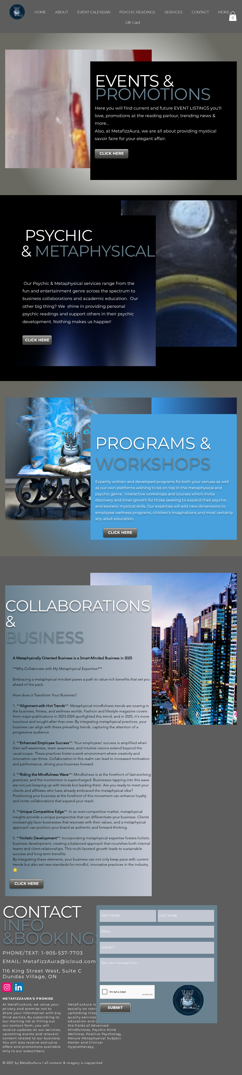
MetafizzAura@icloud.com (59, 961)
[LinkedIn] (18, 987)
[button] (224, 12)
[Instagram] (7, 987)
